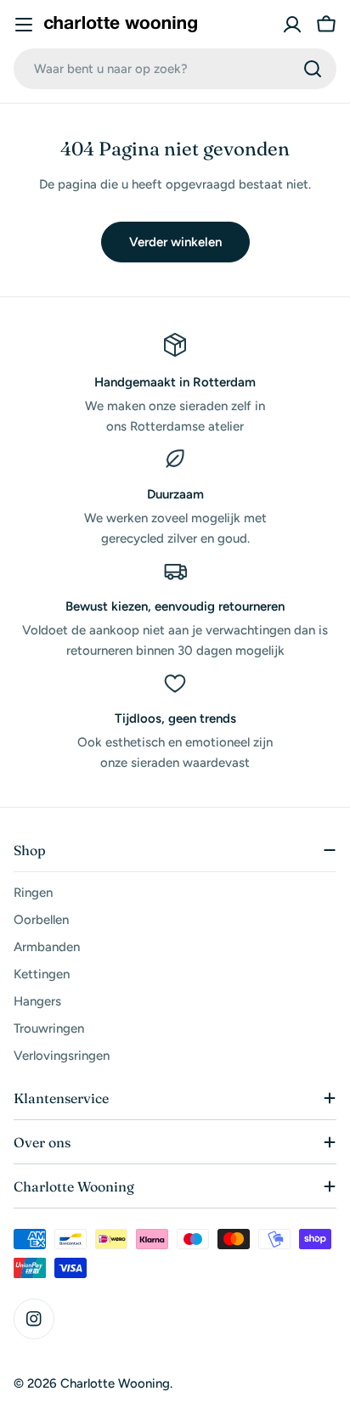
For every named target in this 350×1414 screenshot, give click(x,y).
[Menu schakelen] (24, 24)
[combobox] (175, 68)
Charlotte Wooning (115, 1383)
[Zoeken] (312, 69)
